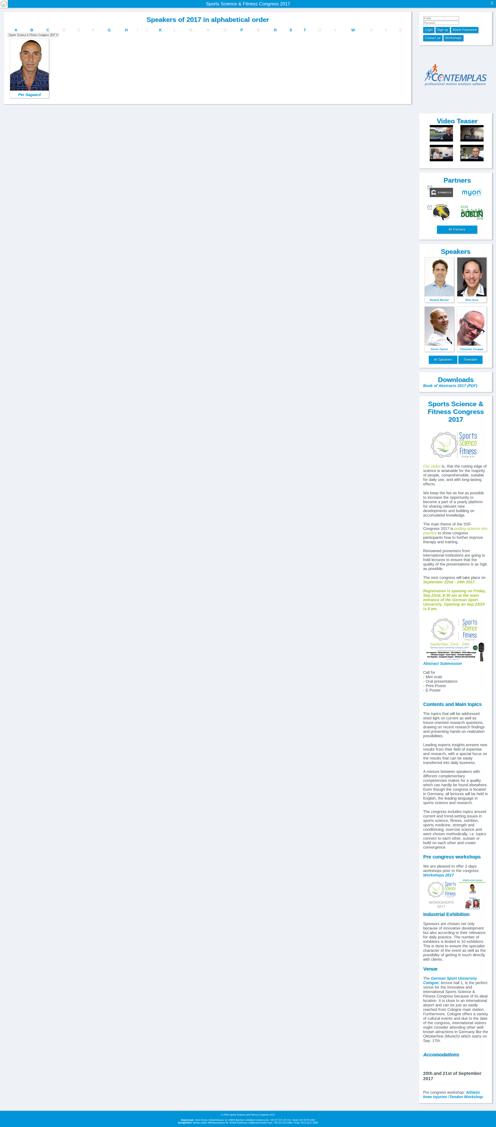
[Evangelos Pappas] (472, 134)
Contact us (433, 38)
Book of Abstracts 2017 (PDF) (450, 386)
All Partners (457, 229)
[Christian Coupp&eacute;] (441, 134)
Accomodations (441, 1054)
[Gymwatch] (441, 193)
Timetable (470, 359)
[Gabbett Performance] (441, 213)
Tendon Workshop (466, 1097)
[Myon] (472, 193)
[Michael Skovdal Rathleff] (472, 153)
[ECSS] (472, 213)
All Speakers (443, 359)
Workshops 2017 (438, 875)
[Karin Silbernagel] (441, 153)
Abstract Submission (442, 663)
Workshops (453, 38)
